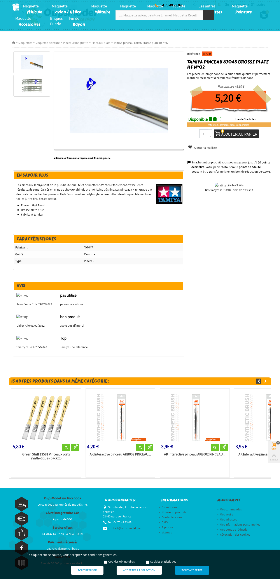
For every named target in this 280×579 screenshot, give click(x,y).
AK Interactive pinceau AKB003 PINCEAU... (120, 454)
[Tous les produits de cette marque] (169, 194)
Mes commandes (229, 509)
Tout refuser (87, 570)
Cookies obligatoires (121, 561)
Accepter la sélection (139, 570)
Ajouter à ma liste (205, 148)
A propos (166, 527)
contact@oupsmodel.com (125, 528)
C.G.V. (163, 522)
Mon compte (228, 500)
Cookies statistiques (163, 561)
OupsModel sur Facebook (62, 498)
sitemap (165, 532)
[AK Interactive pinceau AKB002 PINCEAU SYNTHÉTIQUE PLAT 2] (194, 417)
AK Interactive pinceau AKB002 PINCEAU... (194, 454)
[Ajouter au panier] (75, 447)
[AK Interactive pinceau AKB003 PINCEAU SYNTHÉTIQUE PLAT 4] (120, 417)
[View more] (66, 447)
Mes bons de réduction (233, 529)
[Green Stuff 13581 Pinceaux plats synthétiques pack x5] (46, 417)
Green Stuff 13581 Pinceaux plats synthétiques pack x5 (46, 456)
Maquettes (25, 43)
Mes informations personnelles (238, 524)
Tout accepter (192, 570)
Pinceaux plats (100, 43)
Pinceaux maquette (75, 43)
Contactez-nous (170, 517)
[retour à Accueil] (13, 43)
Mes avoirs (225, 514)
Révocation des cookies (233, 535)
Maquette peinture (47, 43)
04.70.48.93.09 (171, 5)
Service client (62, 527)
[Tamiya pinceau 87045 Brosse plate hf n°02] (31, 62)
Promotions (168, 507)
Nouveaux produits (172, 512)
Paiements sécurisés (62, 542)
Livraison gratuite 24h (62, 513)
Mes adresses (227, 519)
